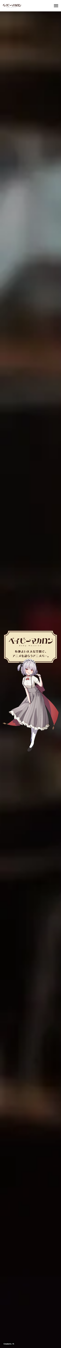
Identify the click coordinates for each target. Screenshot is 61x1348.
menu (56, 6)
